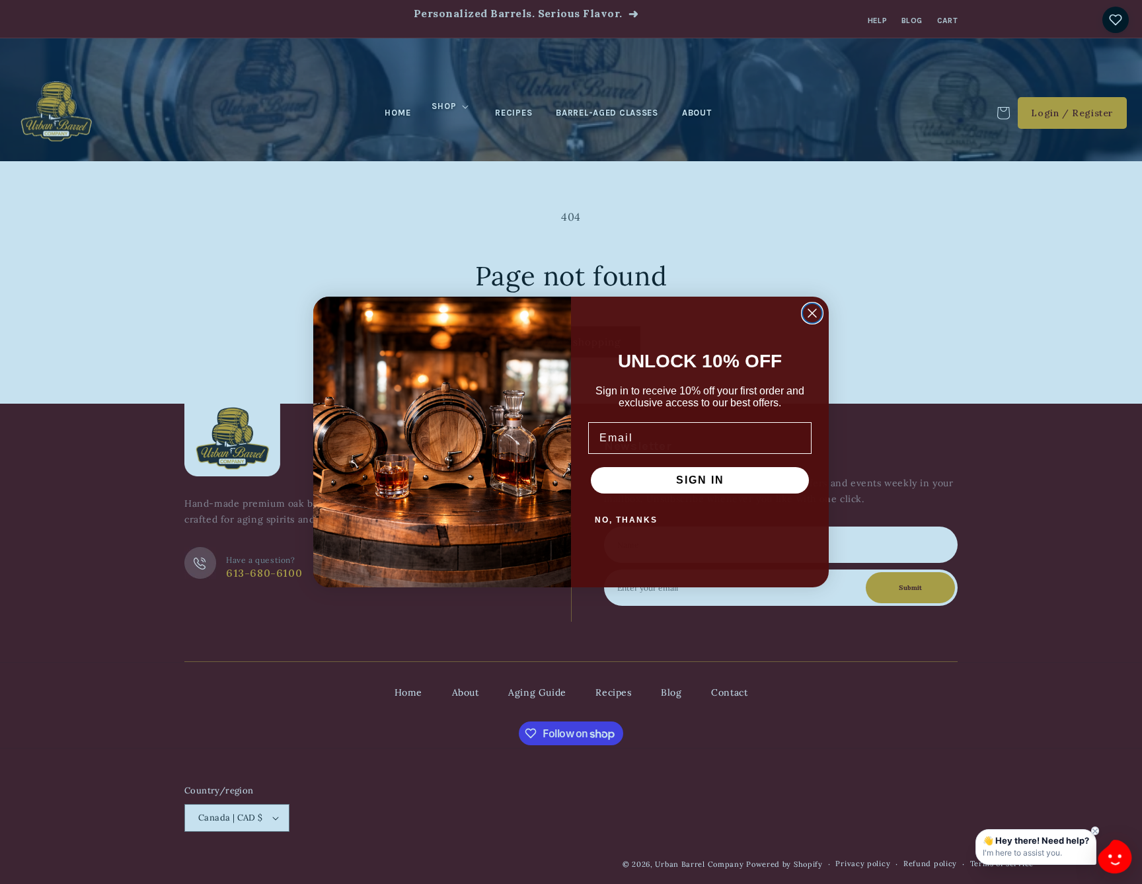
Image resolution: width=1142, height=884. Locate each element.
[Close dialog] (812, 313)
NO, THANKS (626, 520)
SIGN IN (700, 480)
